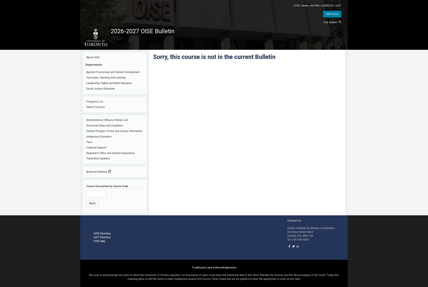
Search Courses (95, 107)
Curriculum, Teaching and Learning (106, 77)
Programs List (94, 101)
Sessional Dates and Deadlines (104, 125)
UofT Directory (102, 237)
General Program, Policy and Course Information (114, 131)
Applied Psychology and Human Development (113, 72)
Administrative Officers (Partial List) (107, 120)
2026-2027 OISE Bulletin (142, 31)
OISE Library (301, 5)
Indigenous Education (98, 136)
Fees (89, 142)
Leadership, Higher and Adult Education (109, 83)
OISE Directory (102, 233)
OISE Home (332, 14)
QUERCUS (327, 5)
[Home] (95, 37)
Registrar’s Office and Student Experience (110, 153)
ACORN (315, 5)
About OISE (93, 57)
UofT (338, 5)
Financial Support (96, 147)
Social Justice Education (100, 88)
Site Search (331, 22)
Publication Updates (98, 158)
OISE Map (99, 241)
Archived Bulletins (97, 171)
